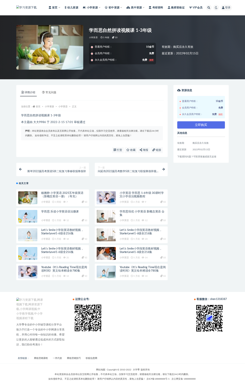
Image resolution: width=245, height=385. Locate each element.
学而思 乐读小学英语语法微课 (60, 211)
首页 (38, 106)
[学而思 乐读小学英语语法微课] (27, 216)
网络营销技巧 (74, 358)
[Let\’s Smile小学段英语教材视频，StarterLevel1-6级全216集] (27, 234)
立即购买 (201, 124)
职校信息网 (91, 358)
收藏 (132, 150)
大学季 (136, 369)
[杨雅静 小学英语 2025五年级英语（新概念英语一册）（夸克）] (27, 197)
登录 (227, 7)
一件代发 (57, 358)
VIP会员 (198, 7)
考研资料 (157, 7)
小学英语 (93, 37)
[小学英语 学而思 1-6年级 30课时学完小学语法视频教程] (106, 197)
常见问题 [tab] (51, 92)
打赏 (119, 150)
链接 (158, 150)
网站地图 (100, 369)
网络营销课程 (41, 358)
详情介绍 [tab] (29, 92)
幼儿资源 (72, 7)
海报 (145, 150)
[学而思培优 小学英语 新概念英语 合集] (106, 216)
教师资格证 (178, 7)
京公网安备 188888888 (184, 379)
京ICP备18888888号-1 (158, 379)
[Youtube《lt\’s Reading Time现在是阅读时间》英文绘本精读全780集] (27, 272)
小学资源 (49, 106)
